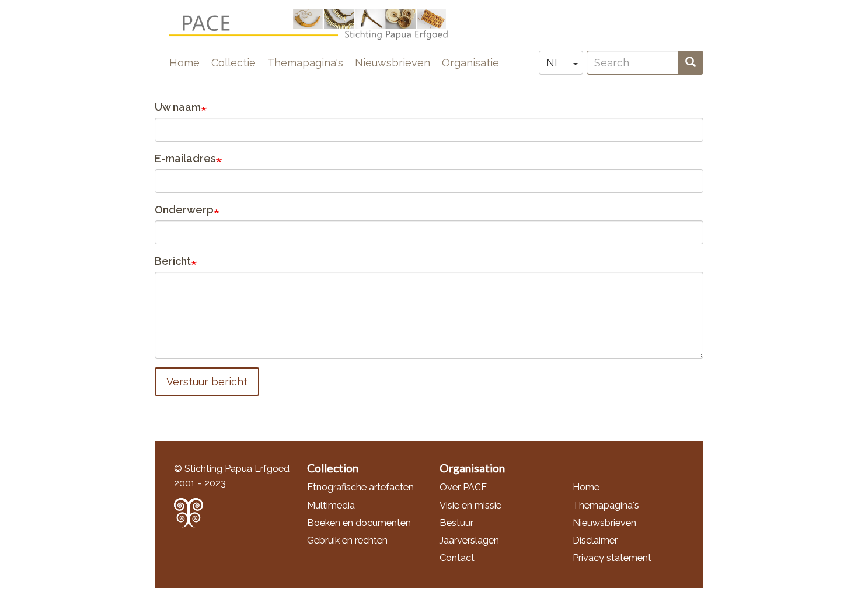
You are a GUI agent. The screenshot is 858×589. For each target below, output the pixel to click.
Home (184, 63)
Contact (457, 557)
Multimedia (331, 505)
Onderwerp (184, 210)
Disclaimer (595, 540)
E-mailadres (185, 158)
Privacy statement (612, 557)
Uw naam (178, 107)
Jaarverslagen (469, 540)
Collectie (233, 63)
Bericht (173, 261)
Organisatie (470, 63)
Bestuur (456, 522)
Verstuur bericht (206, 382)
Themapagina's (305, 63)
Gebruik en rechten (347, 540)
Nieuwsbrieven (392, 63)
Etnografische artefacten (360, 487)
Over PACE (463, 487)
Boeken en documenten (359, 522)
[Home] (318, 24)
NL (553, 63)
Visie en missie (470, 505)
